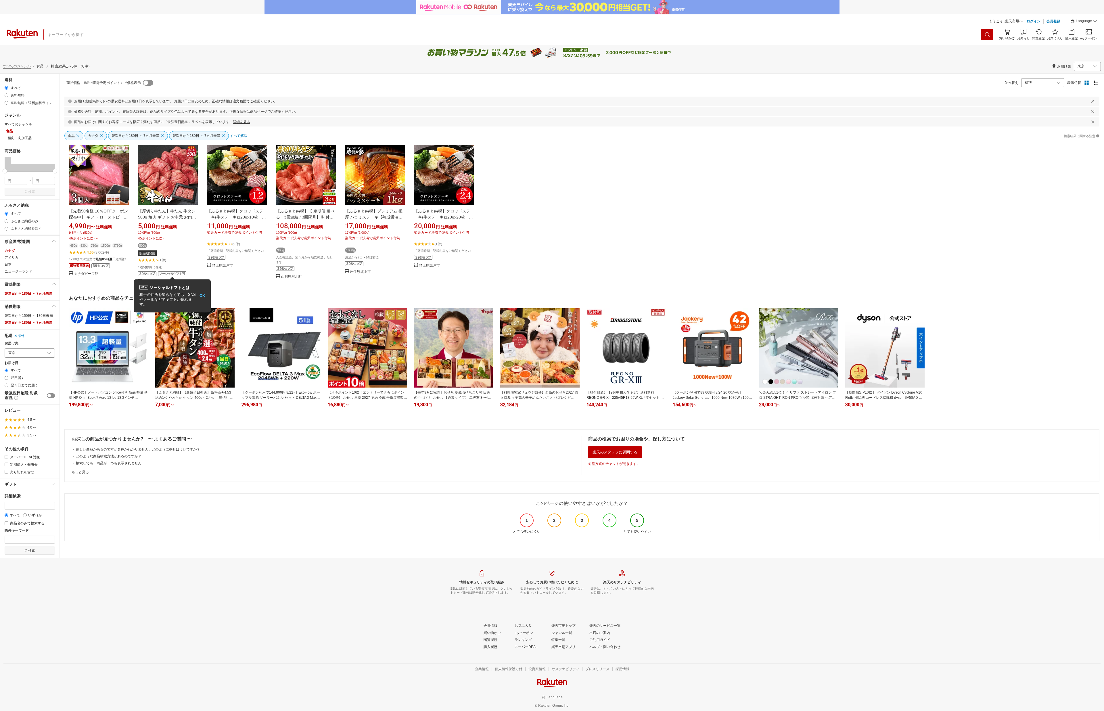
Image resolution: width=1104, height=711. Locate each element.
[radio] (6, 88)
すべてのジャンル (17, 66)
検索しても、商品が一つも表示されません (108, 463)
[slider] (5, 171)
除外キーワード (17, 530)
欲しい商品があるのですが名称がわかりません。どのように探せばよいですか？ (138, 449)
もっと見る (80, 472)
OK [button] (202, 296)
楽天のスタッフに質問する (615, 452)
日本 (8, 264)
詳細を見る (241, 122)
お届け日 (11, 363)
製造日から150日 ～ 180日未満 (29, 316)
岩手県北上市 (360, 272)
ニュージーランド (18, 271)
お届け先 (11, 343)
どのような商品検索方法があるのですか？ (108, 456)
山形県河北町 (291, 277)
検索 (31, 192)
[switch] (51, 395)
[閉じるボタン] (1093, 101)
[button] (1084, 22)
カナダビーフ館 (86, 274)
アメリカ (11, 258)
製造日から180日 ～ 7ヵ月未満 (28, 294)
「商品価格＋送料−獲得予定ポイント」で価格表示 (102, 83)
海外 (21, 336)
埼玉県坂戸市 (222, 265)
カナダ (10, 251)
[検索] (987, 34)
